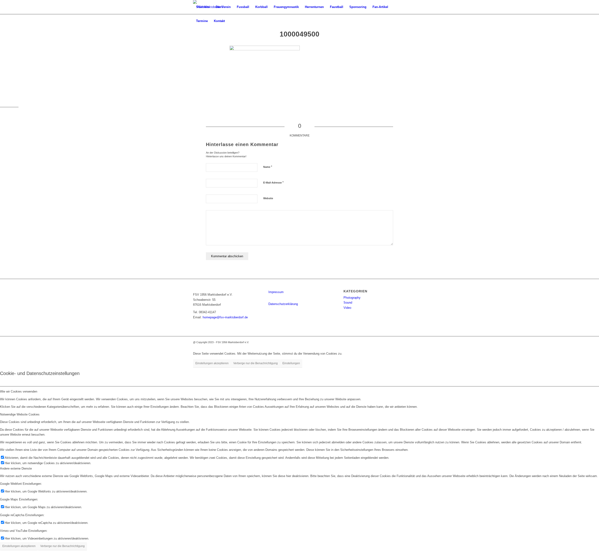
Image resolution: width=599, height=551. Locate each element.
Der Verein (223, 7)
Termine (202, 21)
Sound (347, 302)
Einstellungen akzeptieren (212, 363)
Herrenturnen (314, 7)
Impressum (276, 292)
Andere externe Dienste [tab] (16, 468)
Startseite (203, 7)
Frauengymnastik (286, 7)
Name (267, 167)
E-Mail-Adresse (273, 182)
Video (347, 307)
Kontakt (219, 21)
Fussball (243, 7)
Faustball (336, 7)
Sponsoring (357, 7)
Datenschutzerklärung (283, 304)
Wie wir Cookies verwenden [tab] (18, 391)
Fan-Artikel (380, 7)
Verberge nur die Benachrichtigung (255, 363)
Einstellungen (291, 363)
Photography (352, 297)
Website (268, 198)
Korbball (261, 7)
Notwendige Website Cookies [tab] (20, 414)
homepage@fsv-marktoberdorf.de (225, 317)
